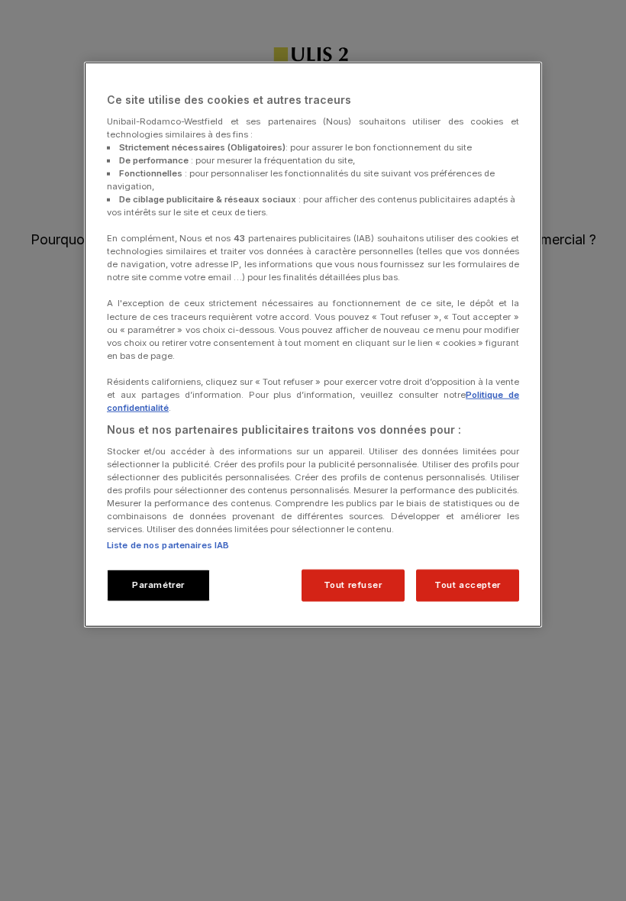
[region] (313, 345)
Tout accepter (467, 585)
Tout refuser (353, 585)
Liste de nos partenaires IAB (168, 545)
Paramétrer (158, 585)
